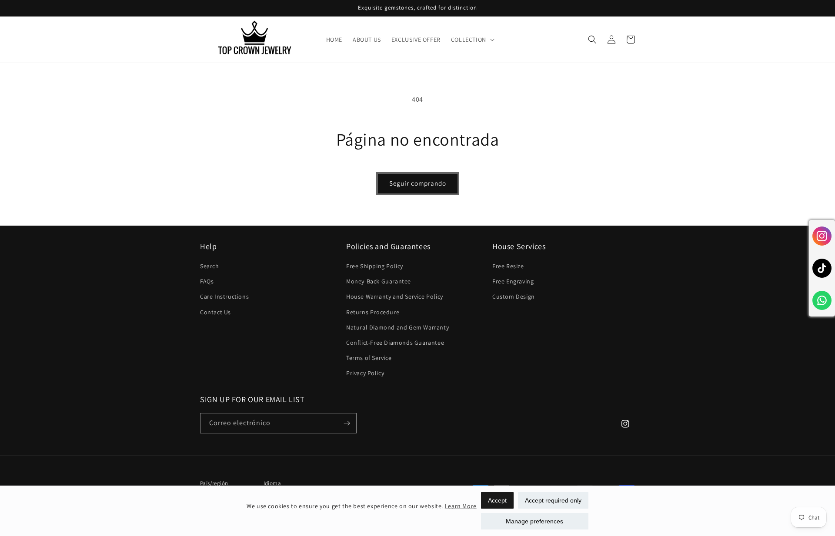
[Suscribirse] (346, 423)
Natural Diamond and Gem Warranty (397, 327)
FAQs (207, 281)
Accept (497, 500)
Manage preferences (534, 521)
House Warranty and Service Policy (394, 296)
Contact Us (215, 312)
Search (209, 266)
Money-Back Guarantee (378, 281)
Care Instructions (224, 296)
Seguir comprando (417, 183)
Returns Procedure (372, 312)
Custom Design (513, 296)
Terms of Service (369, 358)
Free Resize (508, 266)
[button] (472, 39)
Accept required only (553, 500)
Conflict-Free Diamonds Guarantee (395, 342)
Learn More (461, 506)
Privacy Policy (365, 373)
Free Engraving (513, 281)
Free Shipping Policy (374, 266)
